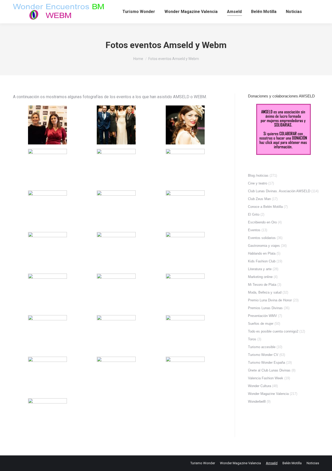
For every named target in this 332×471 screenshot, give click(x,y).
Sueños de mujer (260, 324)
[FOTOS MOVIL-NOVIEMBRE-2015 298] (185, 293)
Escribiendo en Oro (262, 222)
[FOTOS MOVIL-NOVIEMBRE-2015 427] (47, 376)
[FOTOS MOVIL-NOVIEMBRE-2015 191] (185, 251)
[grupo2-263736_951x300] (47, 417)
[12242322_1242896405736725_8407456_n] (185, 124)
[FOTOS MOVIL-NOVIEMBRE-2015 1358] (185, 376)
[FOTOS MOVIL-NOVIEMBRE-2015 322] (116, 334)
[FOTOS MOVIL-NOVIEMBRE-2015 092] (116, 168)
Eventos (254, 230)
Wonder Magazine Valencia (268, 394)
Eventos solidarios (262, 238)
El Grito (253, 214)
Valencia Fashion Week (265, 378)
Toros (252, 339)
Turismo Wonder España (266, 362)
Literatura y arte (260, 269)
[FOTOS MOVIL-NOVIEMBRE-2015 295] (47, 168)
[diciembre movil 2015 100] (47, 209)
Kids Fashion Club (261, 261)
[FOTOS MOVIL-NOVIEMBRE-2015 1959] (116, 124)
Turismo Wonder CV (263, 355)
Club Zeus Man (259, 199)
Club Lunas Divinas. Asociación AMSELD (279, 191)
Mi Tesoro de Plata (262, 285)
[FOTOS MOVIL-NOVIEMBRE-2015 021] (185, 209)
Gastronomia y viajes (264, 246)
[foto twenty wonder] (47, 124)
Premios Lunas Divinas (265, 308)
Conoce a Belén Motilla (265, 207)
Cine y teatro (257, 183)
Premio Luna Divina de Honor (270, 300)
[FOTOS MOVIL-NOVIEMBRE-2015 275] (116, 293)
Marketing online (260, 277)
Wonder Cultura (259, 386)
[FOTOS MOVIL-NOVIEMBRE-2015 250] (47, 293)
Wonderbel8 (257, 401)
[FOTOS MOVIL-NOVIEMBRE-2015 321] (47, 334)
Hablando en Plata (261, 253)
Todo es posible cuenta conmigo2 (273, 331)
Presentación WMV (262, 316)
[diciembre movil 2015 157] (116, 209)
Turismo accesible (261, 347)
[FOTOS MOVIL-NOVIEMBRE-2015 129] (116, 251)
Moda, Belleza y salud (264, 292)
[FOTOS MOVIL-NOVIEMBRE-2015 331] (185, 334)
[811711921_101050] (185, 168)
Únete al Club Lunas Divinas (269, 370)
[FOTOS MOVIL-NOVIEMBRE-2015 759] (116, 376)
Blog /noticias (258, 175)
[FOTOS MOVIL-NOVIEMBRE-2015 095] (47, 251)
